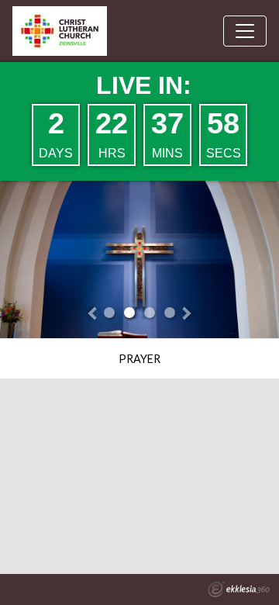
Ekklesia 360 (239, 589)
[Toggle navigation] (245, 31)
